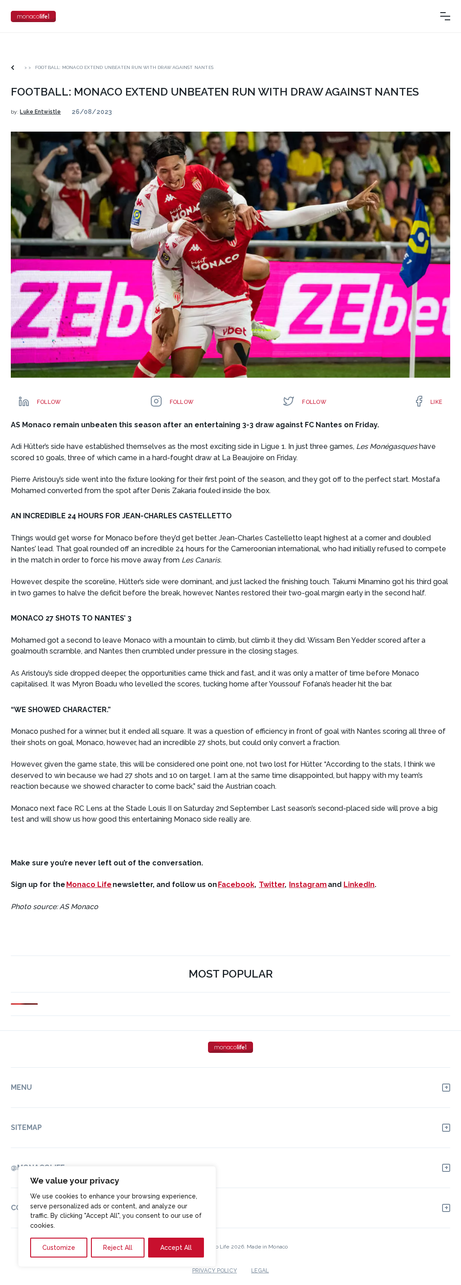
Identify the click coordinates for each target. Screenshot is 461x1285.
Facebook (236, 884)
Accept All (176, 1247)
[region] (117, 1216)
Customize (58, 1247)
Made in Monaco (267, 1247)
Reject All (117, 1247)
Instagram (308, 884)
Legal (260, 1270)
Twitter (272, 884)
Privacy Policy (214, 1270)
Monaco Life (89, 884)
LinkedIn (359, 884)
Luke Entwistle (40, 112)
